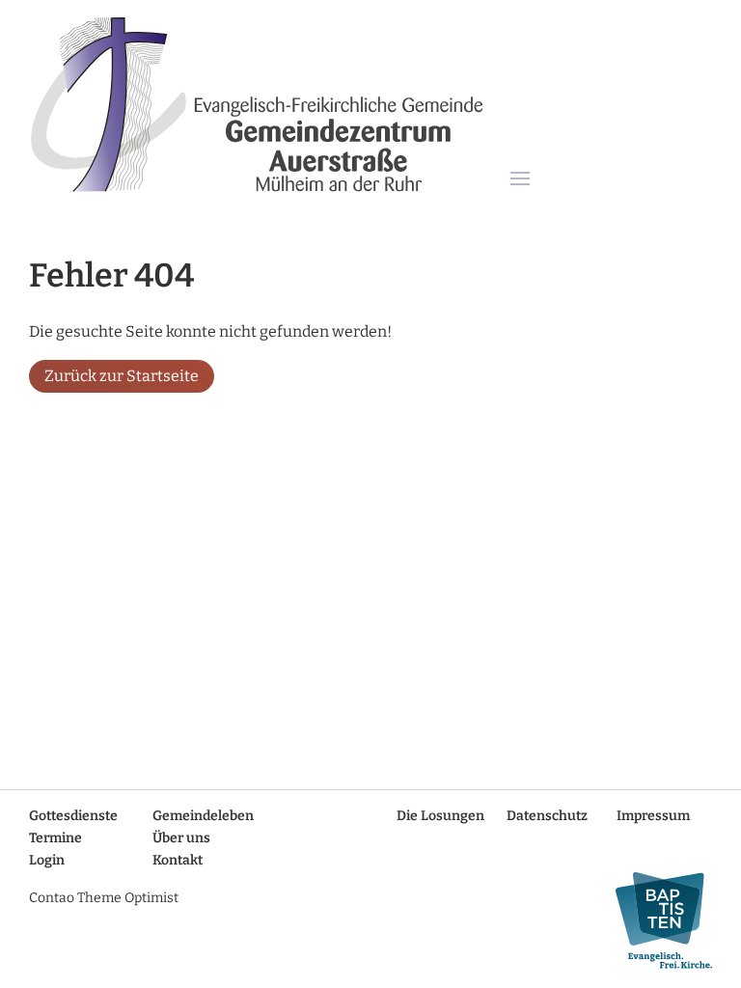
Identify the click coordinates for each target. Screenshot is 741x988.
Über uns (181, 838)
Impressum (653, 816)
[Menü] (520, 180)
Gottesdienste (73, 816)
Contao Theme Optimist (103, 898)
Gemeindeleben (203, 816)
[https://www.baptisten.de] (656, 921)
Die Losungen (440, 816)
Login (47, 860)
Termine (55, 838)
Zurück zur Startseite (121, 376)
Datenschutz (547, 816)
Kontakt (177, 860)
